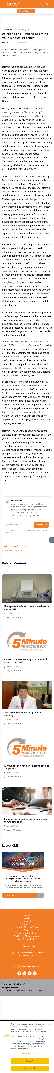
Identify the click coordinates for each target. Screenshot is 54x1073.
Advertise (27, 918)
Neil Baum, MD (12, 666)
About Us (27, 915)
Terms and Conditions (27, 933)
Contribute (27, 921)
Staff (16, 546)
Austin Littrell (12, 826)
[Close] (50, 1024)
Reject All (30, 1061)
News (31, 990)
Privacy (27, 930)
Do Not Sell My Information (27, 936)
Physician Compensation (14, 551)
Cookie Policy (22, 1048)
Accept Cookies (30, 1068)
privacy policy (9, 532)
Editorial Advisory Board (27, 927)
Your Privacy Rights (27, 939)
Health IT (7, 546)
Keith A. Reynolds (13, 613)
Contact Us (27, 924)
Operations (25, 546)
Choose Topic (24, 11)
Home (9, 990)
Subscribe (40, 524)
